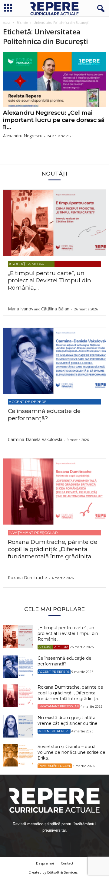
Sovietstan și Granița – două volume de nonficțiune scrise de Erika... (71, 752)
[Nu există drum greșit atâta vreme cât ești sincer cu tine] (18, 726)
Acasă (7, 23)
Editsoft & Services (62, 872)
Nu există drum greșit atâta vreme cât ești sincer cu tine (67, 720)
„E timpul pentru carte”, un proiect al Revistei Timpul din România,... (49, 280)
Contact (67, 863)
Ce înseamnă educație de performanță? (44, 415)
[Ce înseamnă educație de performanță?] (54, 361)
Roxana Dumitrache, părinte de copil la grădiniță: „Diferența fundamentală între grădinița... (52, 549)
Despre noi (45, 863)
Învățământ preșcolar (33, 532)
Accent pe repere (28, 401)
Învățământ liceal (54, 766)
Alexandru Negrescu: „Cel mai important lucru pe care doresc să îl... (53, 120)
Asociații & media (26, 264)
